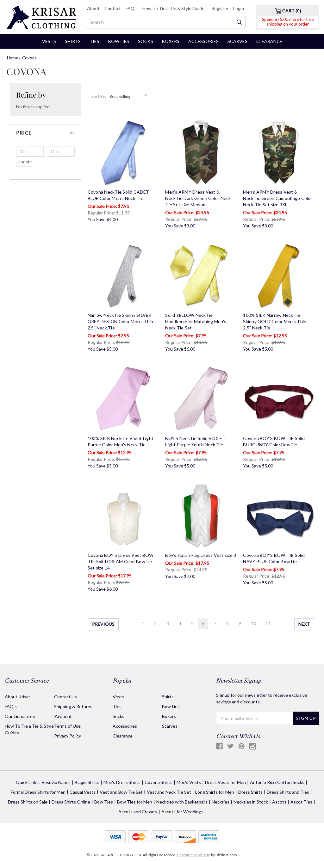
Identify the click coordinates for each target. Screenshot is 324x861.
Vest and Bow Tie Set (121, 792)
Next (304, 624)
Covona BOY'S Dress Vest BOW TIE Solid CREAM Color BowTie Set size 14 (121, 561)
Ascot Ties (301, 801)
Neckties (220, 801)
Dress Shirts (250, 792)
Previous (103, 624)
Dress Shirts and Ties (288, 792)
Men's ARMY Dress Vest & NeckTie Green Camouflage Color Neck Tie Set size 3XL (277, 198)
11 (268, 623)
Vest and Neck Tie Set (169, 792)
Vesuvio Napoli (56, 782)
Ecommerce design (193, 854)
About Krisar (17, 696)
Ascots (279, 801)
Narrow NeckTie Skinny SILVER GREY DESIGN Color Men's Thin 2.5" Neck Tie (120, 321)
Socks (145, 41)
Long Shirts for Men (214, 792)
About (93, 8)
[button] (45, 135)
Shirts (73, 41)
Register (219, 8)
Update (25, 161)
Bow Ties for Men (134, 801)
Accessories (203, 41)
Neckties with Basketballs (182, 801)
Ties (94, 41)
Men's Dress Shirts (121, 782)
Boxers (170, 41)
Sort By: (98, 96)
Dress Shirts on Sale (27, 801)
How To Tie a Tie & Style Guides (174, 8)
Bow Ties (103, 801)
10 (253, 623)
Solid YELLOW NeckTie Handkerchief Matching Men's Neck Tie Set (195, 321)
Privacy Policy (67, 735)
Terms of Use (67, 726)
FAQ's (132, 8)
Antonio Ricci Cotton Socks (277, 782)
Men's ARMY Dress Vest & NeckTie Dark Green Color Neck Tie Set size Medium (198, 198)
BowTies (118, 41)
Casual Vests (83, 792)
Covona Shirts (158, 782)
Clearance (269, 41)
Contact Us (65, 696)
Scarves (237, 41)
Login (238, 8)
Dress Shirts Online (71, 801)
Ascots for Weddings (182, 811)
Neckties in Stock (251, 801)
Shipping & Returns (73, 706)
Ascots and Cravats (137, 811)
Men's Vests (189, 782)
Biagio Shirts (87, 782)
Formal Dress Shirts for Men (38, 792)
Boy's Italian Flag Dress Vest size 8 (200, 555)
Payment (63, 716)
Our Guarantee (20, 716)
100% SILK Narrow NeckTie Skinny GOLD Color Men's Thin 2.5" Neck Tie (274, 321)
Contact (112, 8)
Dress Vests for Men (225, 782)
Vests (49, 41)
